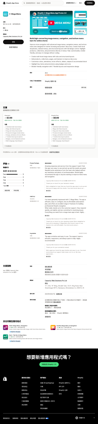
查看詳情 (48, 317)
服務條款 (15, 418)
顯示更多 (48, 190)
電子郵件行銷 (44, 397)
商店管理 (24, 405)
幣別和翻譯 (43, 408)
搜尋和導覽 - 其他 (50, 94)
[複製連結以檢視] (41, 163)
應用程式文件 (49, 272)
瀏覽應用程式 (70, 3)
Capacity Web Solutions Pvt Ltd (12, 36)
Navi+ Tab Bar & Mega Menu (18, 335)
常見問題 (48, 269)
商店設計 (24, 397)
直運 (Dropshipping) (47, 383)
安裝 (13, 42)
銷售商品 (24, 390)
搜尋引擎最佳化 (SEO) (47, 401)
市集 (41, 386)
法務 (79, 405)
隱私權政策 (48, 267)
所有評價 (16, 190)
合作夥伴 (80, 397)
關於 (79, 383)
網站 (46, 283)
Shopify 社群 (63, 390)
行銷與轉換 (25, 401)
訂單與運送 (25, 394)
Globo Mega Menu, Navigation (18, 325)
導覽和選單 (48, 87)
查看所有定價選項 (54, 152)
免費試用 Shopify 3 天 (49, 364)
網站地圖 (33, 418)
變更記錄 (59, 294)
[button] (25, 329)
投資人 (80, 390)
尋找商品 (24, 386)
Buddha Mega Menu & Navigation (67, 325)
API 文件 (61, 386)
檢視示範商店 (13, 47)
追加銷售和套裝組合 (46, 394)
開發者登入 (6, 418)
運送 (41, 405)
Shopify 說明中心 (64, 383)
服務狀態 (80, 408)
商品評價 (43, 390)
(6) (7, 30)
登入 (80, 3)
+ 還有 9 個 (80, 31)
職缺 (79, 386)
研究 (60, 394)
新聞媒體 (80, 394)
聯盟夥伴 (80, 401)
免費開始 (90, 3)
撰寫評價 (7, 190)
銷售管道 (24, 383)
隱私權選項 (41, 418)
